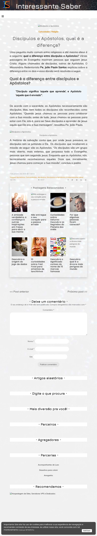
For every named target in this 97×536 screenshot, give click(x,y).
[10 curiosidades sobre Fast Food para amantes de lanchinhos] (39, 247)
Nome (31, 341)
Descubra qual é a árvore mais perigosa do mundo (76, 264)
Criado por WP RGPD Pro (26, 530)
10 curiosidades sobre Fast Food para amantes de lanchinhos (38, 265)
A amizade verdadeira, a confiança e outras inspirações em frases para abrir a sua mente (19, 223)
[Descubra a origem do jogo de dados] (19, 247)
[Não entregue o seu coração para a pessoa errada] (39, 202)
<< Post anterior (19, 291)
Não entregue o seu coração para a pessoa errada (38, 219)
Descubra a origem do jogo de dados (19, 262)
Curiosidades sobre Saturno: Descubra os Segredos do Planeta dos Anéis (57, 222)
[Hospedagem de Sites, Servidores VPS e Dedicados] (32, 493)
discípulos (42, 177)
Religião (54, 31)
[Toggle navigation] (2, 16)
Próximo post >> (77, 291)
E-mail (31, 349)
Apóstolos (21, 177)
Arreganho (48, 475)
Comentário (48, 310)
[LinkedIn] (81, 180)
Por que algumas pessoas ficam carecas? (75, 219)
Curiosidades (44, 31)
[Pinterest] (76, 180)
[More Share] (85, 180)
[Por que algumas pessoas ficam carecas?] (77, 202)
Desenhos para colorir (48, 470)
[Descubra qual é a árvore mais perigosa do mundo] (77, 247)
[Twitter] (72, 180)
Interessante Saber (48, 6)
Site (31, 357)
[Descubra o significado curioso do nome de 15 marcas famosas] (58, 247)
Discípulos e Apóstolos (56, 177)
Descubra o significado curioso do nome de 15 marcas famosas (56, 265)
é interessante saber (74, 177)
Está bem (86, 531)
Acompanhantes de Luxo (48, 465)
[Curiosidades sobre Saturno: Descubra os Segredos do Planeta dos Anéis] (58, 202)
